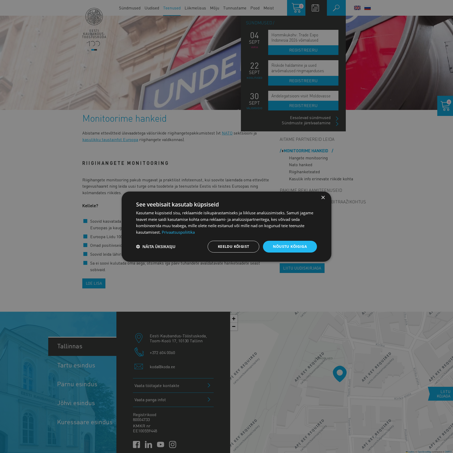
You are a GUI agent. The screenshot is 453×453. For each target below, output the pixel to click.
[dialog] (226, 226)
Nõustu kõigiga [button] (290, 246)
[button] (155, 246)
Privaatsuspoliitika (178, 232)
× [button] (323, 197)
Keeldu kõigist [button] (233, 246)
